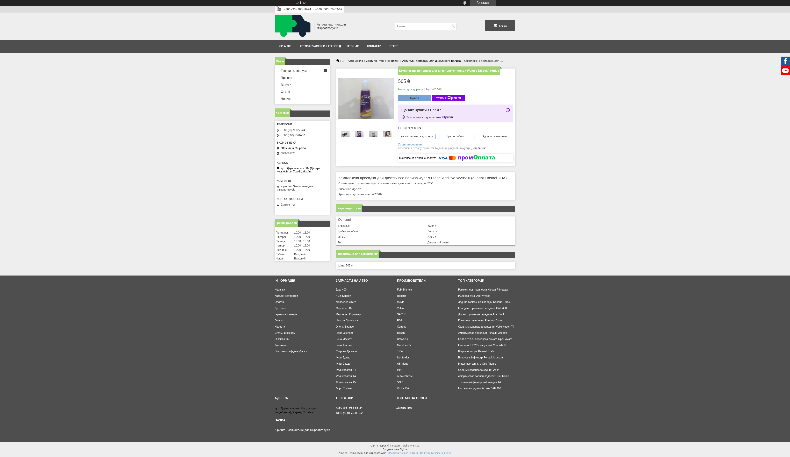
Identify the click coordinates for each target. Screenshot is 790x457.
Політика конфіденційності (291, 351)
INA (399, 369)
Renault (401, 295)
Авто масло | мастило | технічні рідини (373, 60)
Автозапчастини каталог (319, 46)
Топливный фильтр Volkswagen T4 (479, 382)
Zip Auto (285, 46)
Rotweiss (402, 339)
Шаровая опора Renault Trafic (476, 351)
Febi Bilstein (404, 289)
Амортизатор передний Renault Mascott (482, 332)
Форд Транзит (344, 388)
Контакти (374, 46)
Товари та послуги (294, 70)
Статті (393, 46)
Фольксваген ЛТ (346, 369)
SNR (400, 382)
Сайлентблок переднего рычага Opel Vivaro (485, 339)
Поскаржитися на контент (403, 453)
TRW (400, 351)
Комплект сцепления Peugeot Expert (480, 320)
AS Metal (402, 363)
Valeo (400, 308)
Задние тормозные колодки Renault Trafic (484, 302)
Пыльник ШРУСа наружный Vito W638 (481, 345)
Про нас (353, 46)
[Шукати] (453, 26)
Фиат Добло (343, 357)
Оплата (279, 302)
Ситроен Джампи (346, 351)
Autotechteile (405, 376)
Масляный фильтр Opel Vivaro (477, 363)
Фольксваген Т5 (346, 382)
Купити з (441, 97)
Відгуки (286, 84)
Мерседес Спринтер (348, 314)
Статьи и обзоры (285, 332)
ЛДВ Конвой (343, 295)
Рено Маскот (344, 339)
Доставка (280, 308)
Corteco (401, 326)
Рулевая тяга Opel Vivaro (474, 295)
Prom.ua (414, 445)
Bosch (401, 332)
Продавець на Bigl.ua (395, 449)
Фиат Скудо (343, 363)
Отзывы (279, 320)
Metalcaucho (404, 345)
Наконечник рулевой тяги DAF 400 (479, 388)
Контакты (280, 345)
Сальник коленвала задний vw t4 (478, 369)
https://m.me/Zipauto (293, 148)
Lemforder (403, 357)
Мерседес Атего (346, 302)
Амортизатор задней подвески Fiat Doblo (483, 376)
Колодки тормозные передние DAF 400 (482, 308)
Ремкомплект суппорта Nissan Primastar (483, 289)
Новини (286, 98)
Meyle (400, 302)
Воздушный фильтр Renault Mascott (480, 357)
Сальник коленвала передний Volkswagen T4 (486, 326)
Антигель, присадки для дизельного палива (431, 60)
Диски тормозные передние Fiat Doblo (481, 314)
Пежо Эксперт (344, 332)
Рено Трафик (344, 345)
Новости (280, 326)
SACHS (401, 314)
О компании (282, 339)
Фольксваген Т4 (346, 376)
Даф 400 (341, 289)
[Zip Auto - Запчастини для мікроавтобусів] (293, 26)
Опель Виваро (345, 326)
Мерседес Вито (345, 308)
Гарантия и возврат (287, 314)
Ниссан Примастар (347, 320)
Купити (414, 98)
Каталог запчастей (286, 295)
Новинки (280, 289)
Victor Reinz (404, 388)
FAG (399, 320)
